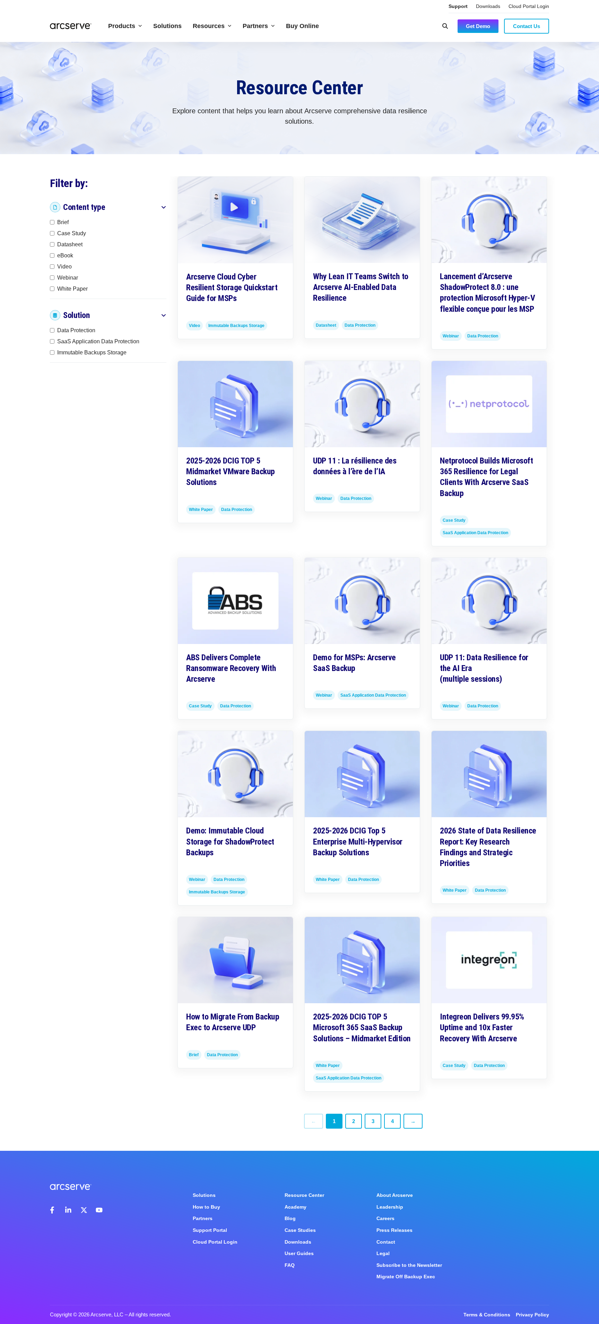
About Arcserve (394, 1195)
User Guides (299, 1253)
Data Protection (76, 330)
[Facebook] (53, 1210)
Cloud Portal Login (529, 6)
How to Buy (206, 1207)
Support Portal (210, 1230)
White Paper (72, 289)
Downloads (488, 6)
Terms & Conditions (486, 1314)
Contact (385, 1242)
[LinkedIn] (68, 1210)
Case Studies (300, 1230)
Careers (385, 1218)
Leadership (389, 1207)
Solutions (167, 26)
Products (121, 26)
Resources (209, 26)
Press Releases (394, 1230)
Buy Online (302, 26)
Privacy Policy (532, 1314)
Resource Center (304, 1195)
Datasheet (70, 244)
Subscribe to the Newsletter (409, 1265)
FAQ (290, 1265)
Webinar (67, 278)
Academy (295, 1207)
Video (64, 267)
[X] (83, 1210)
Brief (63, 222)
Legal (383, 1253)
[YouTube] (99, 1210)
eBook (65, 255)
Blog (290, 1218)
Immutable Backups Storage (92, 352)
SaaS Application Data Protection (98, 341)
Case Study (71, 233)
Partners (255, 26)
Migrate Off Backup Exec (405, 1276)
